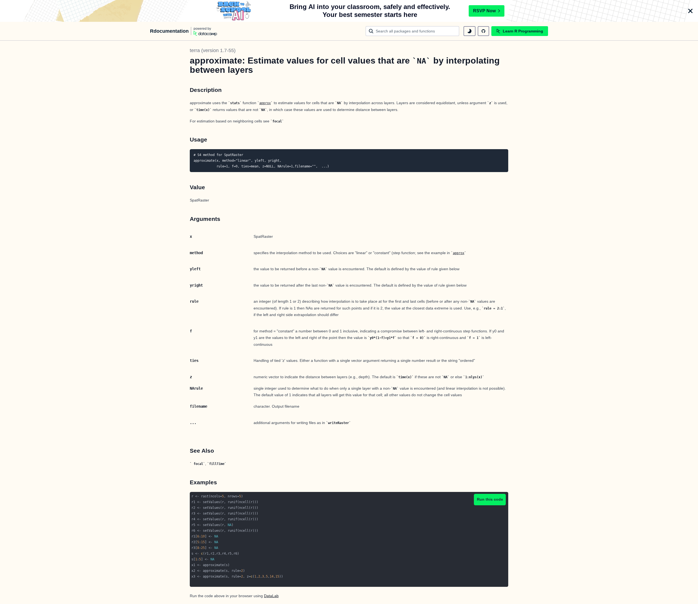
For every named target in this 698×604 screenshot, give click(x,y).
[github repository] (483, 31)
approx (265, 103)
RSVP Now (484, 10)
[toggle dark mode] (470, 31)
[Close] (690, 10)
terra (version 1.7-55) (213, 50)
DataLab (271, 596)
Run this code (490, 499)
